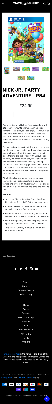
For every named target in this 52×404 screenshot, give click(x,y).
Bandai (26, 11)
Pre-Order (26, 321)
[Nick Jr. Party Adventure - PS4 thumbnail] (6, 70)
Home (26, 305)
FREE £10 (26, 342)
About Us (26, 286)
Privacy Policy (7, 377)
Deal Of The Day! (26, 317)
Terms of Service (26, 290)
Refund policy (26, 294)
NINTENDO (26, 334)
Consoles (26, 313)
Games (26, 309)
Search (26, 282)
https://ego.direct (12, 354)
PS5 (26, 325)
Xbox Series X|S (26, 329)
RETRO (26, 338)
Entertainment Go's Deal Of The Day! (33, 396)
